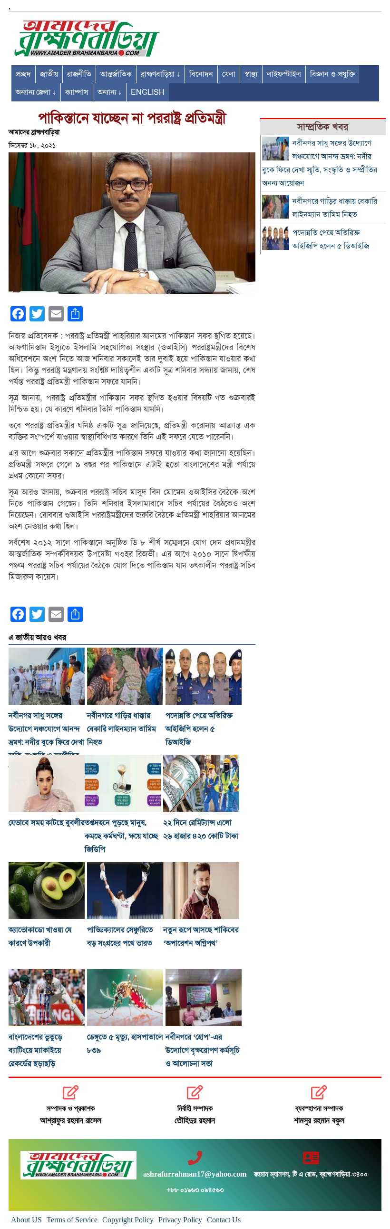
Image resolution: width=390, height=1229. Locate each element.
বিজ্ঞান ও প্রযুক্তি (332, 74)
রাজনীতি (79, 74)
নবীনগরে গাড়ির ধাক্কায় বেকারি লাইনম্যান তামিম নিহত (121, 729)
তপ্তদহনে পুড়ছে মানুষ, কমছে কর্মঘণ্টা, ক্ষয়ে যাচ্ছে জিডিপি (121, 836)
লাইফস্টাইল (284, 74)
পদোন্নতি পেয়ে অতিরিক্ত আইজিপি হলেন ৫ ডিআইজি (199, 729)
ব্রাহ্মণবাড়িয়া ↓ (160, 74)
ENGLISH (148, 92)
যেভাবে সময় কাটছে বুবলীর (47, 823)
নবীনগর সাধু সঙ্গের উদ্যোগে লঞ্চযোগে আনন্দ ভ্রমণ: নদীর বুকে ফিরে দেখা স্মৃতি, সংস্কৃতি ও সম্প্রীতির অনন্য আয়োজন (46, 742)
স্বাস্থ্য (251, 74)
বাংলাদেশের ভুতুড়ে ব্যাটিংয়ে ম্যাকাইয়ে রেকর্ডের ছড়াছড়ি (35, 1050)
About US (26, 1220)
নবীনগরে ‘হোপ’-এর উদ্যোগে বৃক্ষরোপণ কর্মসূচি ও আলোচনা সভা (203, 1050)
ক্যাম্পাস (76, 92)
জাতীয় (49, 74)
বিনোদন (201, 74)
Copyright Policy (128, 1220)
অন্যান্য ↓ (110, 92)
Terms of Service (72, 1220)
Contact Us (224, 1220)
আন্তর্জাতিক (116, 74)
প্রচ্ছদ (23, 74)
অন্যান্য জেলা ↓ (36, 92)
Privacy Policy (180, 1220)
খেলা (228, 74)
